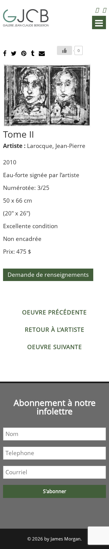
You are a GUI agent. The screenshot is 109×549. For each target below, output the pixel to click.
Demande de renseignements (48, 275)
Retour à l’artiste (54, 330)
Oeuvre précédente (54, 312)
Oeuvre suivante (54, 347)
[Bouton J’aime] (64, 50)
